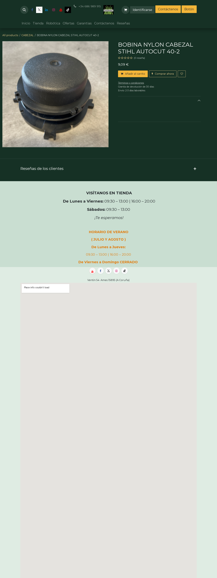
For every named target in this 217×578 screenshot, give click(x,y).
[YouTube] (61, 10)
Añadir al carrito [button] (134, 73)
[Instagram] (53, 10)
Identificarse (142, 10)
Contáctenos (168, 9)
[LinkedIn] (46, 10)
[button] (24, 10)
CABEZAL (27, 35)
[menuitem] (25, 23)
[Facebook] (32, 10)
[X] (39, 10)
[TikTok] (68, 10)
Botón (189, 9)
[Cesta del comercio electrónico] (125, 10)
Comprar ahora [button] (164, 73)
